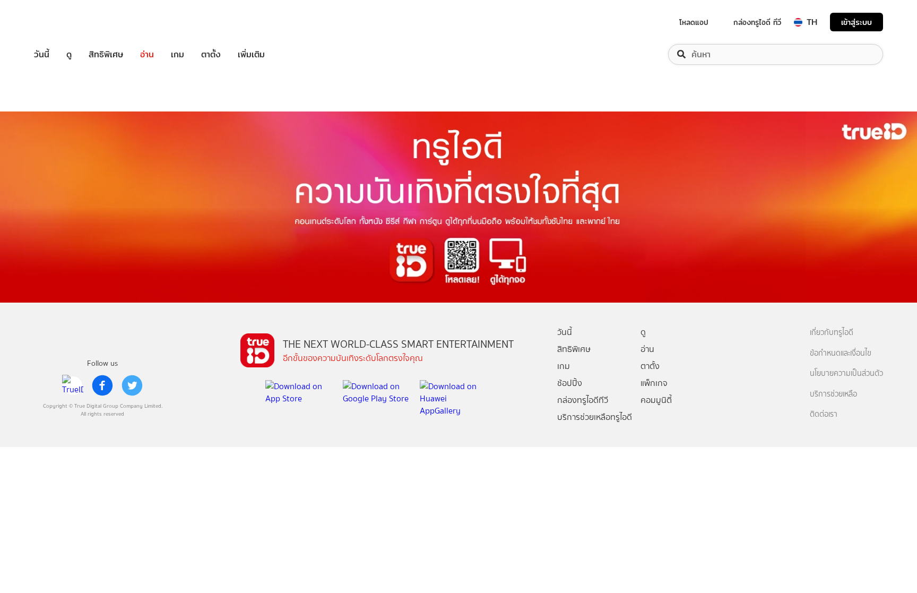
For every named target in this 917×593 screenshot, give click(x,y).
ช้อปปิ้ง (569, 383)
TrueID (66, 22)
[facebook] (102, 385)
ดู (69, 54)
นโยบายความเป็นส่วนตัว (846, 373)
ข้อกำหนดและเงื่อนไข (840, 353)
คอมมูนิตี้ (656, 400)
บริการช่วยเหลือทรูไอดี (594, 417)
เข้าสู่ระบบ (856, 22)
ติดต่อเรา (823, 414)
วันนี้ (41, 54)
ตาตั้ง (211, 54)
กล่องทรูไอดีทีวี (582, 400)
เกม (177, 54)
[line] (72, 385)
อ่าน (147, 54)
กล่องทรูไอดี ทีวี (757, 22)
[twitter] (132, 385)
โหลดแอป (693, 22)
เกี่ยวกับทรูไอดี (831, 332)
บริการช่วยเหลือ (833, 394)
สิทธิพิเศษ (106, 54)
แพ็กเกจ (654, 383)
